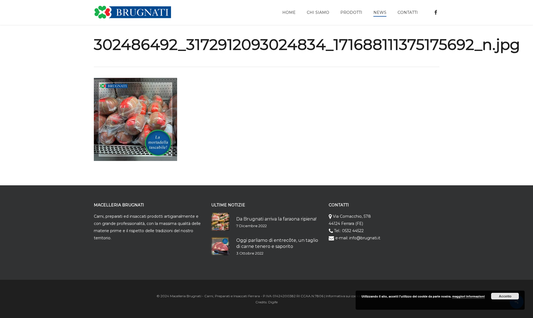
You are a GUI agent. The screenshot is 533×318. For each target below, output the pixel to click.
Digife (273, 302)
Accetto (505, 296)
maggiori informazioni (468, 296)
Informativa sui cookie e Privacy (351, 296)
